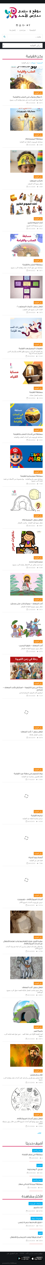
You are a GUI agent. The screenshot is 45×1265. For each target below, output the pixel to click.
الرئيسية (33, 30)
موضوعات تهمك (36, 1218)
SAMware (13, 1263)
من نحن (22, 30)
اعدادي (39, 1165)
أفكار (40, 1233)
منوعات (33, 63)
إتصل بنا (12, 30)
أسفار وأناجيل (37, 1151)
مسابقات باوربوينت (35, 1203)
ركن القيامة (38, 93)
